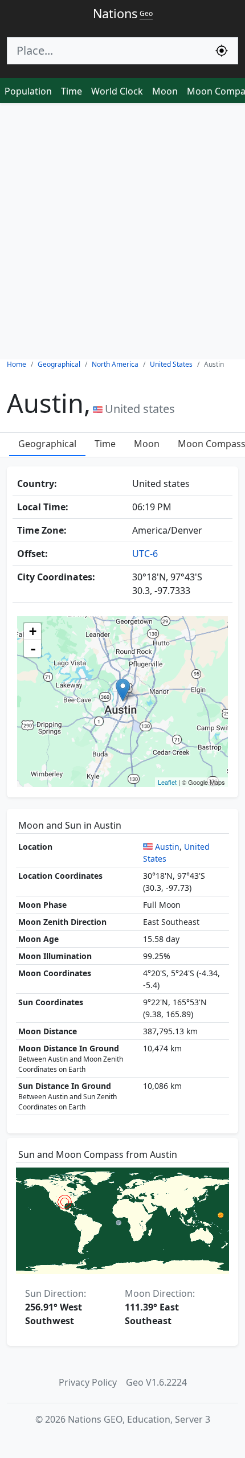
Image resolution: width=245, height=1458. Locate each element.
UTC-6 (145, 553)
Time (71, 91)
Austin (167, 846)
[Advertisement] (122, 231)
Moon (165, 91)
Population (28, 91)
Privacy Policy (88, 1382)
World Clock (117, 91)
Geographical (47, 443)
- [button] (33, 649)
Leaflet (167, 782)
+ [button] (32, 631)
